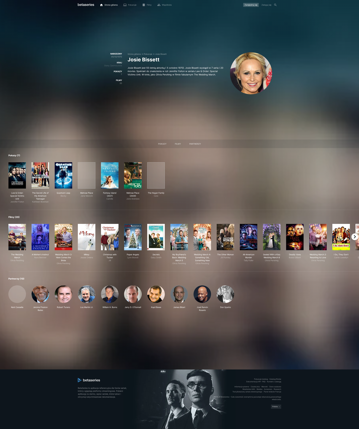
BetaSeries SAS (249, 389)
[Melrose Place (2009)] (133, 175)
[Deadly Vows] (295, 237)
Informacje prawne (241, 387)
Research (277, 389)
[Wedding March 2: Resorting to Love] (318, 237)
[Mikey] (86, 237)
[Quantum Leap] (63, 175)
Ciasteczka (255, 387)
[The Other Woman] (225, 237)
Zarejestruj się (251, 5)
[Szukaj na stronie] (275, 4)
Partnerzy (195, 144)
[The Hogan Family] (156, 175)
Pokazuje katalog (261, 379)
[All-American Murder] (248, 237)
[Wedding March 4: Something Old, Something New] (202, 237)
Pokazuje (148, 54)
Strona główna (134, 54)
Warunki (264, 387)
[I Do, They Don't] (341, 237)
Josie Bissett (161, 54)
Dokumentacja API (253, 382)
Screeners (268, 389)
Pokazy (162, 144)
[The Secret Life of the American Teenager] (40, 175)
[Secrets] (156, 237)
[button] (17, 298)
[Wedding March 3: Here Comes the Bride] (63, 237)
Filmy (178, 144)
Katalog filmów (275, 379)
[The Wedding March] (17, 237)
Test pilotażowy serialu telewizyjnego (247, 392)
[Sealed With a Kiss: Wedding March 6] (271, 237)
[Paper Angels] (133, 237)
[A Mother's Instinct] (40, 237)
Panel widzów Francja (272, 392)
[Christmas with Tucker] (109, 237)
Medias (259, 389)
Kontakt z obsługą (274, 382)
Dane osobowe (275, 387)
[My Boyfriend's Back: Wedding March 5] (179, 237)
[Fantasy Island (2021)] (109, 175)
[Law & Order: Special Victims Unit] (17, 175)
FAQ (263, 382)
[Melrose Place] (86, 175)
